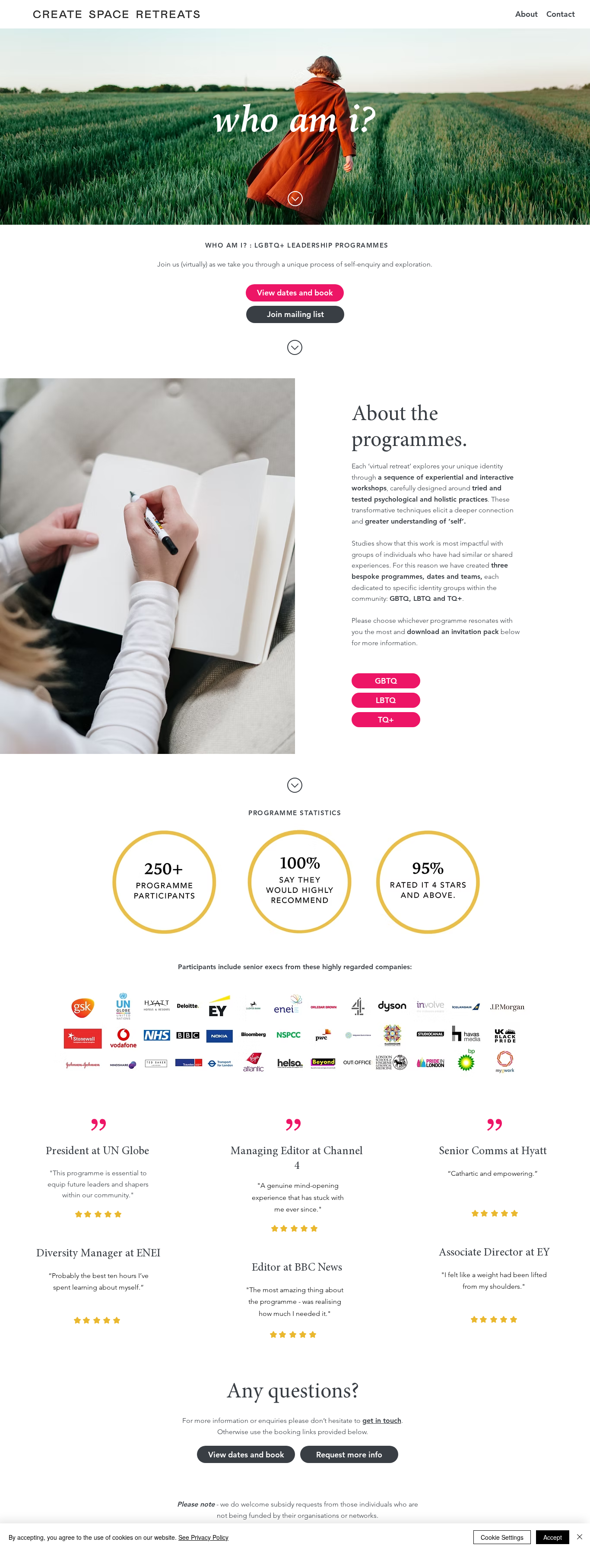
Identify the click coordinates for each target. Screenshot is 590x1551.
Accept (552, 1537)
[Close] (579, 1537)
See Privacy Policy (203, 1537)
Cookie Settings (502, 1537)
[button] (526, 14)
